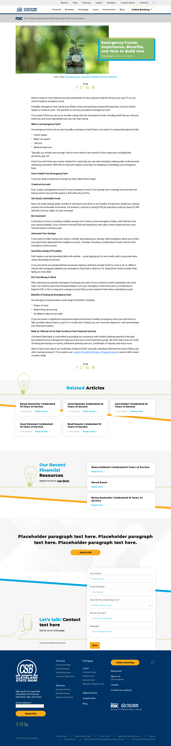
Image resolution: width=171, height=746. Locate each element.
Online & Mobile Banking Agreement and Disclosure (104, 739)
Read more (97, 471)
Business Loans (89, 680)
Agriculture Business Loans (93, 684)
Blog (122, 9)
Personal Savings (62, 669)
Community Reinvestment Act (143, 739)
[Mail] (93, 87)
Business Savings (63, 693)
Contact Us (144, 3)
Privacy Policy (61, 736)
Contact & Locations (121, 690)
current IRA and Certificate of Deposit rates (94, 352)
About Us (64, 3)
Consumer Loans (89, 672)
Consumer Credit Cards (65, 676)
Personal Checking (63, 665)
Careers (99, 3)
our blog (63, 480)
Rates (75, 3)
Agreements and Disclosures (129, 736)
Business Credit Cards (64, 697)
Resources (86, 3)
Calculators (111, 3)
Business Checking (63, 689)
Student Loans (88, 676)
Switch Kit (86, 552)
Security (152, 736)
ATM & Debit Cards (63, 673)
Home (56, 77)
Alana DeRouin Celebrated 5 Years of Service (120, 467)
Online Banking (141, 9)
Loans (95, 9)
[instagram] (21, 724)
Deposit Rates (90, 693)
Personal (56, 9)
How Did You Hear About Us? (109, 600)
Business (69, 9)
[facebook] (17, 724)
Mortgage (83, 9)
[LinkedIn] (87, 87)
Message (99, 626)
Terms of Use (104, 736)
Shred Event (99, 482)
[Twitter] (82, 87)
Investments (109, 9)
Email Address (102, 587)
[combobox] (121, 605)
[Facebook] (77, 87)
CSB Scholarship (117, 679)
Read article (41, 411)
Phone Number (102, 613)
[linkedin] (26, 724)
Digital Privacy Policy (83, 736)
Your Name (100, 573)
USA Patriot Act (70, 739)
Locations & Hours (128, 3)
